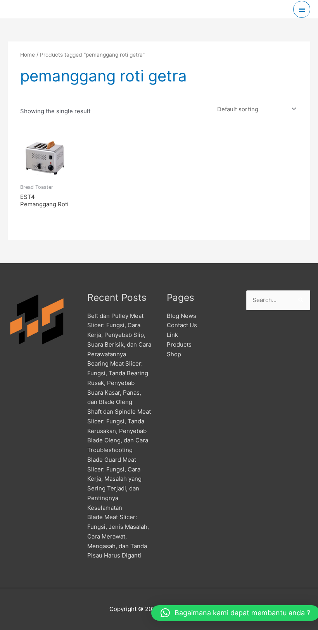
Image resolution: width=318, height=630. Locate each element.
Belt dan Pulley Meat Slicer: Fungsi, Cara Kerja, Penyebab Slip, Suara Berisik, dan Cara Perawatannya (119, 335)
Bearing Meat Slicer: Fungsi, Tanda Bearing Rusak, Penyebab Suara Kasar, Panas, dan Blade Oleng (117, 383)
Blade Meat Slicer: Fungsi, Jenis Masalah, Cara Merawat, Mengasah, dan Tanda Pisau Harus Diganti (118, 536)
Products (179, 344)
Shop (174, 354)
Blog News (181, 315)
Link (172, 334)
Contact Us (182, 325)
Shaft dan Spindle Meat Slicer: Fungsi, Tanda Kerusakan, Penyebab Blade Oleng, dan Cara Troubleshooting (119, 431)
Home (27, 55)
